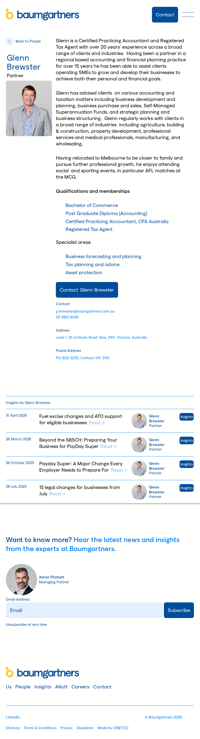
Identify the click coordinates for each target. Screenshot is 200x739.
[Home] (42, 14)
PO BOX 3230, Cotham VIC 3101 (82, 358)
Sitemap (13, 728)
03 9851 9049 (67, 317)
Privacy (66, 728)
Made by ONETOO (113, 728)
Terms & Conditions (40, 728)
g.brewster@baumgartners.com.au (85, 311)
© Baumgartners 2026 (163, 717)
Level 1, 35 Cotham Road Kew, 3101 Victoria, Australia (101, 337)
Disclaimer (85, 728)
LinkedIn (13, 717)
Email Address (18, 599)
